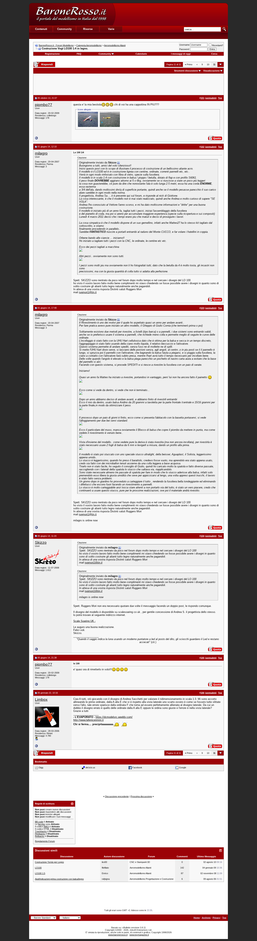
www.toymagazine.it (139, 935)
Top (224, 918)
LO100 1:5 (40, 873)
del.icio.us (90, 767)
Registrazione (52, 54)
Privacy (216, 918)
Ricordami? (217, 45)
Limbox (41, 699)
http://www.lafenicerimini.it (88, 720)
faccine (41, 824)
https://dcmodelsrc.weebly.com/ (114, 717)
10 (208, 64)
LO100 (38, 867)
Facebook (137, 767)
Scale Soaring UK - (84, 621)
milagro (41, 153)
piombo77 (43, 105)
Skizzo (41, 542)
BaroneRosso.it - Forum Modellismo (56, 45)
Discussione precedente (117, 796)
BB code (39, 822)
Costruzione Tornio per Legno (49, 862)
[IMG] (46, 826)
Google (182, 767)
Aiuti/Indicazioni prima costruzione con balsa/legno (59, 879)
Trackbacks (41, 831)
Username (184, 45)
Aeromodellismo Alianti (114, 45)
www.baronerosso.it (117, 935)
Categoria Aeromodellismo (89, 45)
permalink (211, 98)
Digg (41, 767)
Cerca (214, 54)
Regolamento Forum (45, 841)
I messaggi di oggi (181, 54)
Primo (188, 64)
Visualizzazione (211, 70)
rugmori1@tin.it (88, 292)
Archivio (206, 918)
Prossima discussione (141, 796)
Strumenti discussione (186, 70)
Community (105, 54)
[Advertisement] (171, 14)
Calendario (141, 54)
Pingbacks (40, 834)
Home (197, 918)
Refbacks (39, 836)
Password (184, 49)
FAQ (79, 54)
